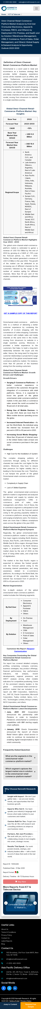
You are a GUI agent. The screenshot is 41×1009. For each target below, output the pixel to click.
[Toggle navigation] (36, 8)
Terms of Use (14, 1001)
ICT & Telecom (14, 14)
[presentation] (6, 903)
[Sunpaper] (9, 8)
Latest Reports (6, 941)
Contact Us (5, 938)
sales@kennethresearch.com (29, 2)
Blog (3, 944)
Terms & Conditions (8, 932)
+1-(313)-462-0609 (9, 2)
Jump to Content (10, 1004)
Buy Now (22, 882)
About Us (4, 929)
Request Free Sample (30, 1005)
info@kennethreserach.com (16, 959)
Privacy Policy (6, 935)
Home (3, 14)
